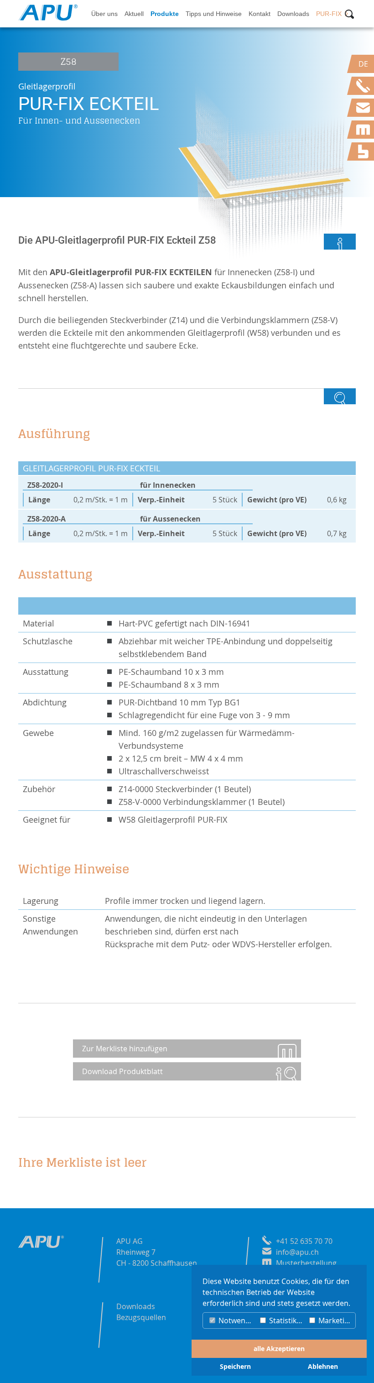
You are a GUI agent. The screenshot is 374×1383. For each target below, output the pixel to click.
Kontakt (259, 13)
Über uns (104, 13)
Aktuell (134, 13)
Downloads (293, 13)
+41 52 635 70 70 (304, 1241)
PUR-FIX (329, 13)
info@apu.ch (297, 1252)
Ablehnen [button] (323, 1366)
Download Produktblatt (122, 1071)
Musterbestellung (306, 1263)
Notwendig (236, 1320)
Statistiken (286, 1320)
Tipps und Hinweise (214, 13)
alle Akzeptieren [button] (279, 1348)
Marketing (335, 1320)
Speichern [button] (235, 1366)
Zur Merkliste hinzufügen (124, 1049)
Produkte (165, 13)
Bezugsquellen (141, 1317)
